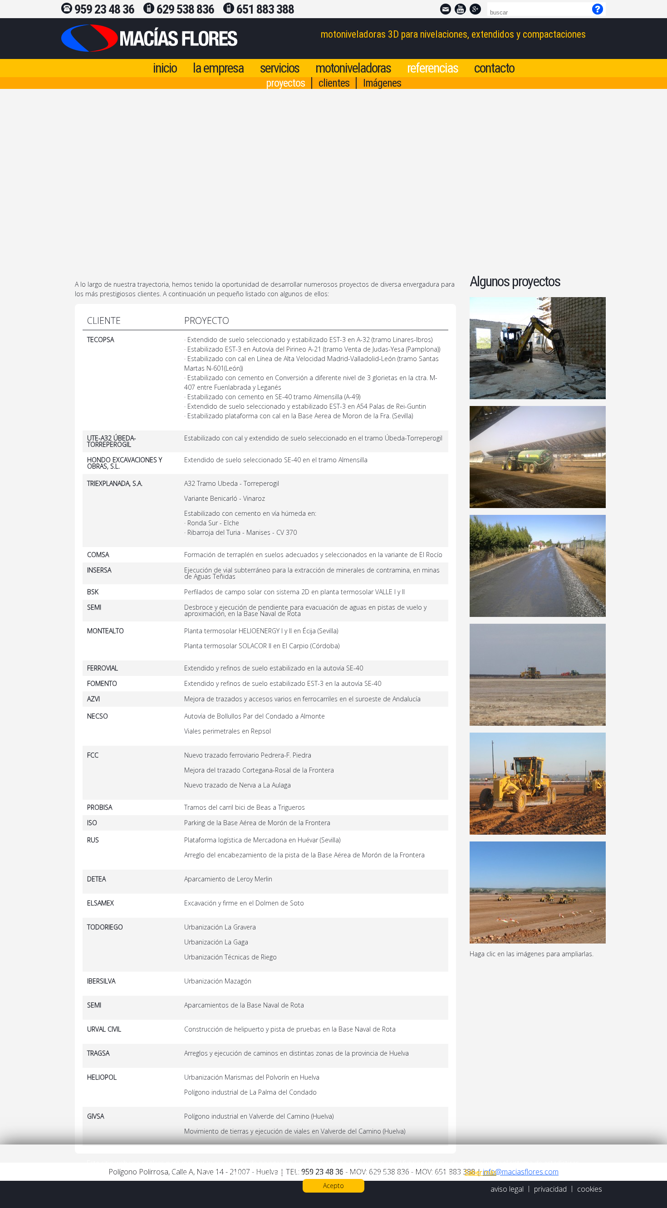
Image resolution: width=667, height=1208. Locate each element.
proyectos (285, 83)
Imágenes (382, 83)
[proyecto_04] (538, 675)
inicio (165, 68)
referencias (432, 68)
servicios (279, 68)
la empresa (218, 68)
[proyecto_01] (538, 348)
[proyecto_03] (538, 566)
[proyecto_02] (538, 457)
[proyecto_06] (538, 892)
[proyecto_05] (538, 784)
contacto (494, 68)
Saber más (480, 1172)
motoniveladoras (353, 68)
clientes (334, 83)
